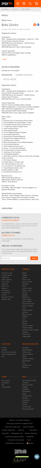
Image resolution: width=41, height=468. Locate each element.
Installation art (26, 365)
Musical (24, 277)
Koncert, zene (8, 269)
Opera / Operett (6, 279)
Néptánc (24, 323)
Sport (4, 377)
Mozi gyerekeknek (28, 409)
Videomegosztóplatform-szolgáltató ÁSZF (19, 423)
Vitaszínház (26, 334)
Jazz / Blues (6, 282)
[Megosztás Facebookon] (38, 24)
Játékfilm (25, 402)
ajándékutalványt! (10, 220)
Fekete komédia (27, 327)
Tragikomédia (26, 336)
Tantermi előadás (27, 325)
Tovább (4, 59)
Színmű (24, 292)
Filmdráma (25, 383)
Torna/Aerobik (6, 387)
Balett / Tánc (26, 279)
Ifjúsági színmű (27, 314)
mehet (34, 258)
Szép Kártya (33, 430)
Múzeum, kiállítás (30, 344)
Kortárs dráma (26, 299)
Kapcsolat (21, 430)
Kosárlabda (5, 383)
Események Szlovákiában (16, 440)
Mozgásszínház (27, 310)
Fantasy (24, 404)
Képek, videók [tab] (9, 79)
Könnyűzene (6, 290)
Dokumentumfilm (27, 385)
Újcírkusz (25, 312)
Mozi (24, 377)
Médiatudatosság (16, 433)
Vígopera (25, 332)
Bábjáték (25, 295)
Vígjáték (24, 275)
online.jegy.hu (8, 235)
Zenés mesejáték (27, 306)
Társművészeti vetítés (29, 380)
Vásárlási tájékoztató (8, 430)
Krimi (23, 319)
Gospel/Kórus (6, 292)
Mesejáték (25, 284)
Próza (24, 308)
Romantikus (26, 400)
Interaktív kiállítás (28, 358)
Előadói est (25, 297)
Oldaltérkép (30, 436)
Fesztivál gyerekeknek (9, 354)
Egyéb (24, 273)
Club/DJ (4, 295)
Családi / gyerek (7, 275)
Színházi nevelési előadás (30, 330)
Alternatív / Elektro (8, 297)
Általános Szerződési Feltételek (19, 420)
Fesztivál (6, 344)
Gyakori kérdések (28, 427)
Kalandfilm (25, 389)
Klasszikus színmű (28, 303)
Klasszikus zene (7, 273)
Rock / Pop (5, 286)
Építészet (25, 367)
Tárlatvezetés (26, 352)
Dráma (24, 286)
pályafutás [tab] (7, 75)
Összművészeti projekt (9, 352)
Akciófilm (25, 398)
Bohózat (24, 321)
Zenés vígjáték (27, 301)
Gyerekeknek (26, 361)
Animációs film (27, 396)
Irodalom (25, 317)
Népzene (4, 288)
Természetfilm (26, 407)
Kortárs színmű (27, 288)
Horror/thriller (26, 391)
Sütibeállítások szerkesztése (14, 443)
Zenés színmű (26, 290)
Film (3, 356)
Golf (3, 385)
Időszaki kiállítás (27, 354)
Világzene (5, 284)
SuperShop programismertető (14, 436)
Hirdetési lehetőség (31, 433)
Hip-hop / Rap (6, 299)
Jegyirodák (5, 433)
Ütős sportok (6, 380)
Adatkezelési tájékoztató (12, 427)
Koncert (4, 348)
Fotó (23, 363)
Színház (25, 269)
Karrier (29, 440)
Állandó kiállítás (27, 350)
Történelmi (25, 348)
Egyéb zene (5, 277)
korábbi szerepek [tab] (24, 75)
